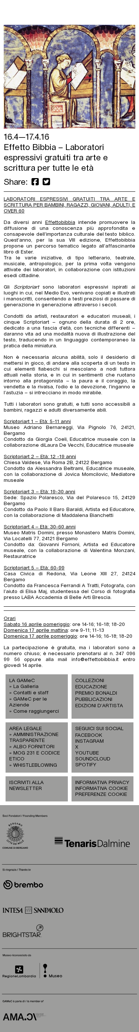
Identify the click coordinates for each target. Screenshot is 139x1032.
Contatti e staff (31, 693)
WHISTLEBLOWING (35, 765)
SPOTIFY (85, 765)
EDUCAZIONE (91, 687)
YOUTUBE (87, 753)
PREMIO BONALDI (96, 693)
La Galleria (26, 686)
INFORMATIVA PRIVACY (102, 782)
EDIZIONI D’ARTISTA (99, 706)
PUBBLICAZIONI (93, 699)
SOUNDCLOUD (89, 759)
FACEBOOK (88, 735)
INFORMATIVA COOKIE (101, 788)
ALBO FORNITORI (33, 747)
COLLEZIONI (89, 680)
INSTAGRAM (89, 741)
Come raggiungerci (36, 711)
